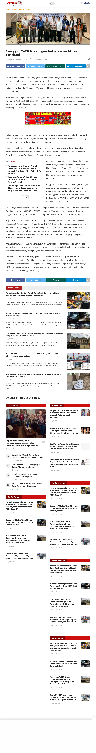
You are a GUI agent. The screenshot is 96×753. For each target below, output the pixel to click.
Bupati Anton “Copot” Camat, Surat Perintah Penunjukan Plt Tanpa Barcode (27, 456)
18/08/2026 (11, 319)
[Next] (27, 197)
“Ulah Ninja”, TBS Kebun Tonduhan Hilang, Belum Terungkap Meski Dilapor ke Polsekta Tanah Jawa (23, 188)
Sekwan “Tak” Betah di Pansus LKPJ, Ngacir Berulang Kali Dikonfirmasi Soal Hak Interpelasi (64, 430)
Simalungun (30, 9)
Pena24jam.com (15, 59)
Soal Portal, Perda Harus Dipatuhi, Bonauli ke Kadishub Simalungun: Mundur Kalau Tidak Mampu (64, 446)
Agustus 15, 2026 (56, 532)
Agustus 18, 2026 (56, 514)
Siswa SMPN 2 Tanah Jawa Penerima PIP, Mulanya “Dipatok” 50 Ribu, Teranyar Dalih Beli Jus (33, 355)
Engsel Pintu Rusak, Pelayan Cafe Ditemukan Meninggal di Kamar (24, 475)
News (14, 9)
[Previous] (22, 197)
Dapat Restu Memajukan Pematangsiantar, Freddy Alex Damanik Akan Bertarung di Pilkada (22, 443)
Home (8, 9)
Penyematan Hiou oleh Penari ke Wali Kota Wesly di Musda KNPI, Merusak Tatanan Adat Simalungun (64, 414)
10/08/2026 (11, 359)
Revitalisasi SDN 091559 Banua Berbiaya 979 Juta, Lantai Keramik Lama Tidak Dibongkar (33, 375)
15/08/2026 (11, 339)
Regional (21, 9)
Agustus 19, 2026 (56, 499)
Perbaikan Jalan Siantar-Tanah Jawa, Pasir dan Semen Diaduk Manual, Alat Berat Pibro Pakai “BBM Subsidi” (24, 170)
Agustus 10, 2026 (56, 548)
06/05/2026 (55, 436)
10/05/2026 (54, 421)
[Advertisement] (48, 736)
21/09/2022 (30, 59)
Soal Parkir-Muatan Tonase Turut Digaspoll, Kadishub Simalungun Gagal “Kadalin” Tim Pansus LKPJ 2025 (64, 463)
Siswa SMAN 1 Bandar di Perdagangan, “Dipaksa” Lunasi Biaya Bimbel (26, 465)
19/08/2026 (11, 298)
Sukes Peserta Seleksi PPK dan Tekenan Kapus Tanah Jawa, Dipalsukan (27, 485)
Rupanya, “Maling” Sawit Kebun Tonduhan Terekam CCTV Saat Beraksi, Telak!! (22, 179)
